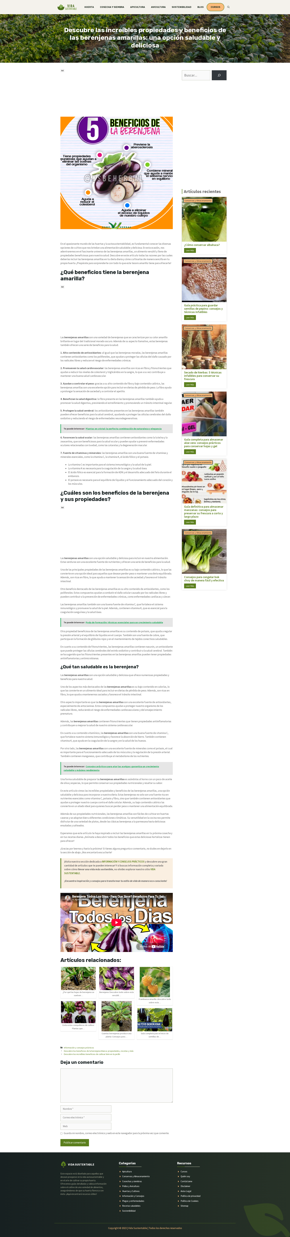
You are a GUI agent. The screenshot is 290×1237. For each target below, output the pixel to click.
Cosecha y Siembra (112, 7)
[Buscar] (219, 75)
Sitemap (184, 1205)
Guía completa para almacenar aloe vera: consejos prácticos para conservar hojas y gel (203, 443)
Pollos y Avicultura (130, 1186)
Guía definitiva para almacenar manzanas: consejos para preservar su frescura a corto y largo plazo (203, 511)
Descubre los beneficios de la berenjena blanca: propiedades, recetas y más (99, 1051)
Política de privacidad (190, 1196)
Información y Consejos (133, 1196)
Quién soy (185, 1176)
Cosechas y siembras (132, 1181)
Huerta (89, 7)
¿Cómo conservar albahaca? (202, 244)
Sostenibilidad (181, 7)
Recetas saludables (131, 1205)
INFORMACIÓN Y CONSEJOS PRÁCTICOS (123, 861)
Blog (200, 7)
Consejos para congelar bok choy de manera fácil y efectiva (204, 578)
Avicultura (158, 7)
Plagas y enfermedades (133, 1201)
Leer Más (190, 250)
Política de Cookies (189, 1201)
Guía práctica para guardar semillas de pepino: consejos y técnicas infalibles (203, 309)
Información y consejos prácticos (79, 1047)
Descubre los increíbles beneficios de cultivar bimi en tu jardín (92, 1054)
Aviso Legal (186, 1191)
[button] (228, 7)
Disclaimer (185, 1186)
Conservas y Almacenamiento (198, 200)
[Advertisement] (116, 94)
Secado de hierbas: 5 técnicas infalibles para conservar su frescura (203, 376)
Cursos (184, 1171)
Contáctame (186, 1181)
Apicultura (137, 7)
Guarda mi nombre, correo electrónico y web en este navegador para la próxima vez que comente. (116, 1133)
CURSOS (215, 7)
